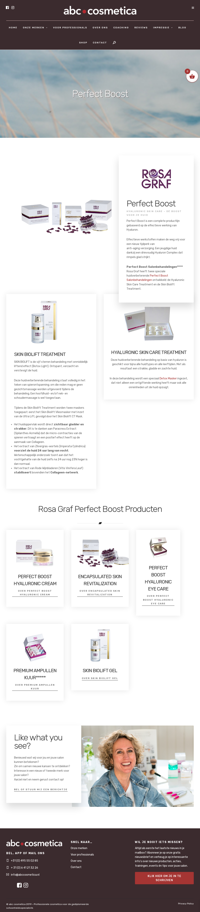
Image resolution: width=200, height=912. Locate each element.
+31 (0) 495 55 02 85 (24, 860)
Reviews (141, 27)
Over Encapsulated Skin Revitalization (99, 592)
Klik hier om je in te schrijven (164, 878)
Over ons (100, 27)
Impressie (161, 27)
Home (13, 27)
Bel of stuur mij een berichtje (41, 789)
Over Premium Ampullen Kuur (35, 687)
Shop (83, 42)
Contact (100, 42)
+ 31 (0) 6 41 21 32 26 (24, 867)
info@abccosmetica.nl (25, 874)
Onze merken (33, 27)
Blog (182, 27)
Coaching (121, 27)
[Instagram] (12, 8)
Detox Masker (168, 378)
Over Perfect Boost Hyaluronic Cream (35, 592)
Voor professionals (70, 27)
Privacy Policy (186, 903)
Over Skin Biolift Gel (100, 678)
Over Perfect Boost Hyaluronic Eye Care (158, 600)
